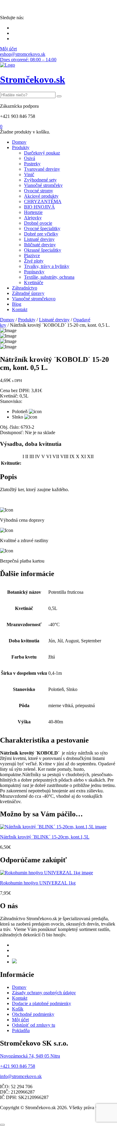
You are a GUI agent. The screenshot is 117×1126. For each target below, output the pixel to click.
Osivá (29, 158)
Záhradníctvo (24, 287)
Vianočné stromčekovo (34, 298)
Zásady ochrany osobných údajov (44, 992)
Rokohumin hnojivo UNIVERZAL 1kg (38, 882)
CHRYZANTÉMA (43, 201)
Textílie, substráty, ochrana (49, 277)
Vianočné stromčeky (43, 185)
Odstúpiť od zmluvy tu (33, 1025)
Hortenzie (33, 212)
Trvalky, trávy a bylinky (46, 266)
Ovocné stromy (38, 190)
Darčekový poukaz (42, 152)
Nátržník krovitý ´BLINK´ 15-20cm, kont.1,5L (44, 836)
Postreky (32, 163)
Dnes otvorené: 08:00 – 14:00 (28, 59)
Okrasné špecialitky (42, 250)
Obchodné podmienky (33, 1014)
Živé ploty (34, 260)
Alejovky (33, 217)
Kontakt (19, 309)
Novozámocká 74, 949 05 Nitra (30, 1055)
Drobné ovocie (38, 223)
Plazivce (32, 255)
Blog (16, 304)
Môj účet (8, 48)
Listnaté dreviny (39, 239)
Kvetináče (33, 282)
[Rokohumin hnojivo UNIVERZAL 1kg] (46, 872)
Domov (19, 142)
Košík (17, 1008)
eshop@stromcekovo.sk (22, 54)
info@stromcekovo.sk (21, 1076)
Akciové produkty (41, 196)
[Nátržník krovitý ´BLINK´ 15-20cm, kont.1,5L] (53, 826)
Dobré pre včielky (41, 233)
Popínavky (34, 271)
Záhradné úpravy (28, 293)
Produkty (20, 147)
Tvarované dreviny (42, 169)
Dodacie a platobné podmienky (41, 1003)
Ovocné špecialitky (42, 228)
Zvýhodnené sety (40, 179)
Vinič (29, 174)
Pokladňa (21, 1030)
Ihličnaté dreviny (40, 244)
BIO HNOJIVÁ (39, 206)
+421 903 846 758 (17, 1066)
